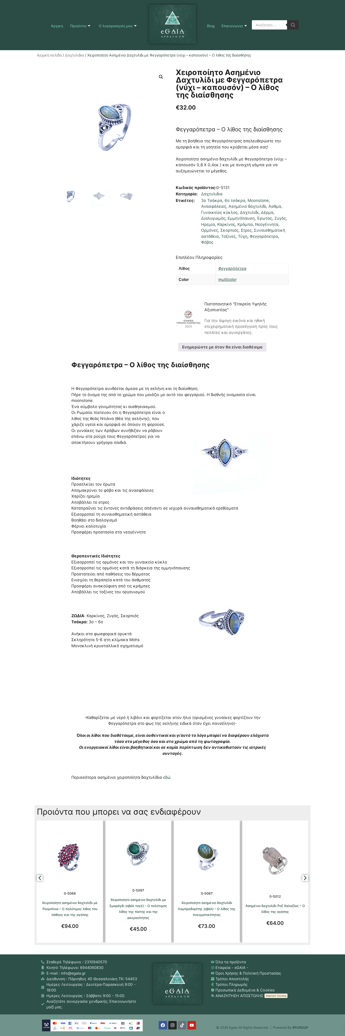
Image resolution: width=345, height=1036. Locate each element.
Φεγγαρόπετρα (264, 236)
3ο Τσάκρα (211, 200)
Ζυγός (280, 218)
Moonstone (258, 200)
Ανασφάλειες (213, 206)
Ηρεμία (208, 224)
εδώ (167, 777)
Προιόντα (78, 26)
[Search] (293, 25)
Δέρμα (267, 212)
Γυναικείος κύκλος (219, 212)
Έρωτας (264, 218)
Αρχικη (57, 26)
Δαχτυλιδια (74, 55)
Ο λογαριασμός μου (116, 26)
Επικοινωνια (232, 26)
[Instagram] (172, 1025)
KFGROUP (300, 1027)
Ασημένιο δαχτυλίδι (247, 206)
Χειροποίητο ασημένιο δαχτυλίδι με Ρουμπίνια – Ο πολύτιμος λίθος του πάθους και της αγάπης (70, 909)
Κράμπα (245, 224)
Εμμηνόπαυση (241, 218)
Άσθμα (274, 206)
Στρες (246, 230)
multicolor (227, 279)
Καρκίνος (226, 224)
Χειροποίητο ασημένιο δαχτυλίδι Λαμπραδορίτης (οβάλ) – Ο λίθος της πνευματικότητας (206, 909)
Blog (211, 26)
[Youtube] (192, 1025)
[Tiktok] (182, 1025)
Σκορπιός (229, 230)
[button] (161, 77)
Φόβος (207, 242)
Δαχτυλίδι (249, 212)
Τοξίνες (228, 236)
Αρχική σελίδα (49, 55)
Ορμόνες (209, 230)
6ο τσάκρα (235, 200)
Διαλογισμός (213, 218)
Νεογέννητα (266, 224)
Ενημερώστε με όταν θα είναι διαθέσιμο (222, 347)
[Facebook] (163, 1025)
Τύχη (242, 236)
